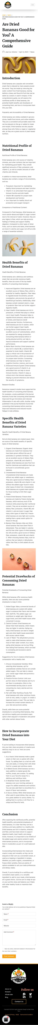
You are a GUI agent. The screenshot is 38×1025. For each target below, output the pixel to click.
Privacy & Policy (10, 1015)
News (32, 52)
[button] (19, 1001)
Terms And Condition (26, 1015)
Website (6, 926)
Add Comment (9, 932)
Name (6, 914)
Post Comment (9, 956)
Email (6, 920)
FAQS (17, 1015)
